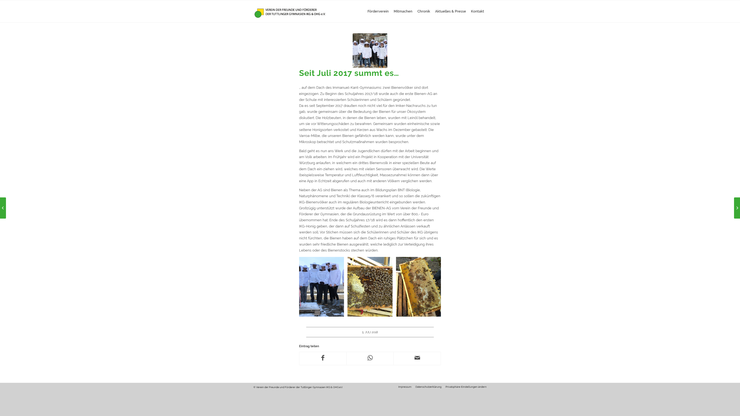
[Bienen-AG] (370, 50)
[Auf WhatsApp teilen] (370, 358)
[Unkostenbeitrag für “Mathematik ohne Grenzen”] (3, 208)
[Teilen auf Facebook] (322, 358)
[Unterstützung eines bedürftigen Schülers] (737, 208)
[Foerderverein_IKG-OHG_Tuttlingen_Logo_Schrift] (290, 11)
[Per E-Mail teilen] (417, 358)
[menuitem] (378, 11)
